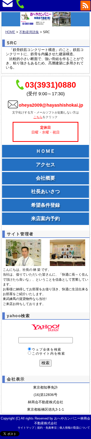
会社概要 (45, 178)
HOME (10, 32)
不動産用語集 (29, 32)
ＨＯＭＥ (45, 151)
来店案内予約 (45, 218)
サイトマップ (26, 427)
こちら (37, 117)
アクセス (45, 164)
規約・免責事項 (47, 427)
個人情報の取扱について (74, 427)
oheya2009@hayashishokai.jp (51, 105)
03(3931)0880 (50, 84)
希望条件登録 (45, 205)
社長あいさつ (45, 191)
